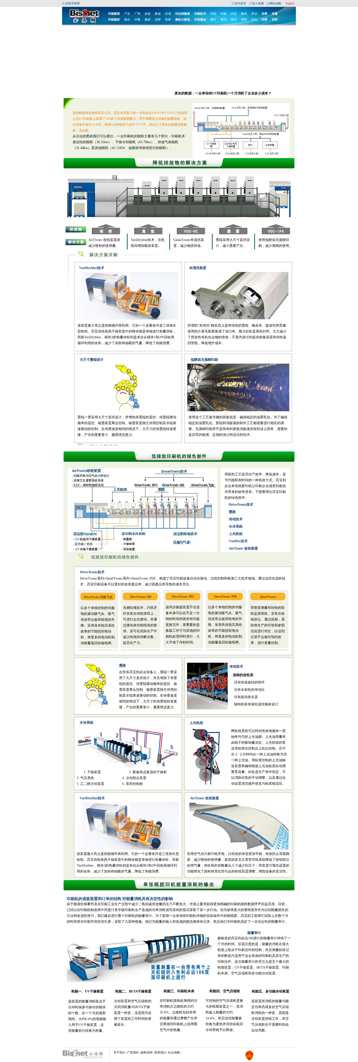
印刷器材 (114, 19)
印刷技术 (200, 13)
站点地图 (174, 1052)
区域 (168, 13)
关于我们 (119, 1052)
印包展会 (200, 19)
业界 (264, 13)
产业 (127, 13)
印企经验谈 (182, 13)
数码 (244, 13)
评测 (137, 19)
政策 (148, 13)
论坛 (254, 19)
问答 (264, 19)
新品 (127, 19)
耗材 (168, 19)
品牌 (158, 19)
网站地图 (275, 3)
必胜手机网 (72, 3)
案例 (148, 19)
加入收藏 (258, 3)
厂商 (137, 13)
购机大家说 (182, 19)
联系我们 (160, 1052)
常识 (254, 13)
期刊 (234, 19)
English (290, 3)
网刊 (223, 19)
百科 (275, 19)
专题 (275, 13)
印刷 (223, 13)
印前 (213, 13)
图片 (213, 19)
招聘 (244, 19)
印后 (234, 13)
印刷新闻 (114, 13)
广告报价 (133, 1052)
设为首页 (240, 3)
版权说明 (146, 1052)
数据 (158, 13)
